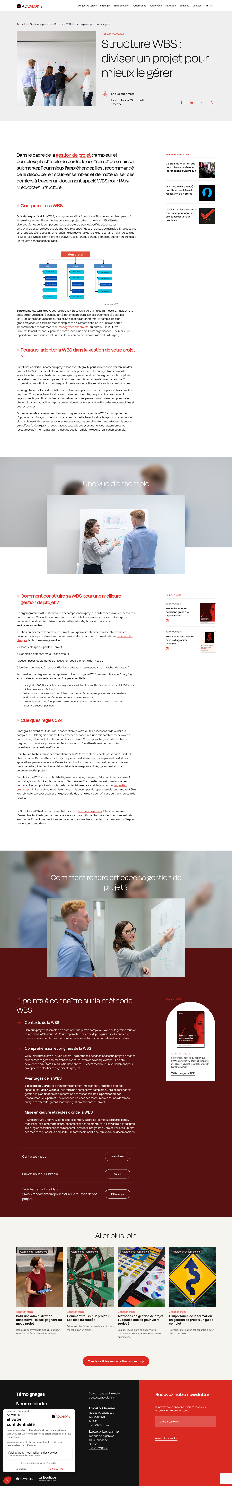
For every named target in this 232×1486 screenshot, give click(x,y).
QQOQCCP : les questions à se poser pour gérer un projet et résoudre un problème (181, 215)
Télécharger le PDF (183, 1073)
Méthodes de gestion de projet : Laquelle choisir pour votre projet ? (141, 1319)
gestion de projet (73, 155)
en (211, 5)
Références (155, 5)
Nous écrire (117, 1156)
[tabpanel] (39, 1293)
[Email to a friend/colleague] (201, 102)
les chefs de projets (90, 811)
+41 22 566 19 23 (99, 1425)
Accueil (21, 24)
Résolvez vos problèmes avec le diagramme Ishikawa (180, 640)
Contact (197, 5)
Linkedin (114, 1393)
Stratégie (105, 5)
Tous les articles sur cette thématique (113, 1361)
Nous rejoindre (31, 1403)
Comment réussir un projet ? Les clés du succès (88, 1318)
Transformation (121, 5)
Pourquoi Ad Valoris (87, 5)
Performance (139, 5)
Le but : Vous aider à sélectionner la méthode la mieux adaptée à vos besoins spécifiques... (140, 1333)
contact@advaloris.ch (102, 1397)
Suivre (117, 1173)
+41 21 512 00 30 (98, 1448)
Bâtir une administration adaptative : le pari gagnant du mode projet (39, 1319)
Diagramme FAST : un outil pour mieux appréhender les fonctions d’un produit (181, 167)
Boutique (184, 5)
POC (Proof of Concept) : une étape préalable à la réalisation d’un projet (180, 190)
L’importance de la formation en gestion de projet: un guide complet (191, 1319)
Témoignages (30, 1394)
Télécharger (117, 1193)
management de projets (73, 327)
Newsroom (170, 5)
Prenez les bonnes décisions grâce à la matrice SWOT (177, 612)
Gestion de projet (39, 24)
